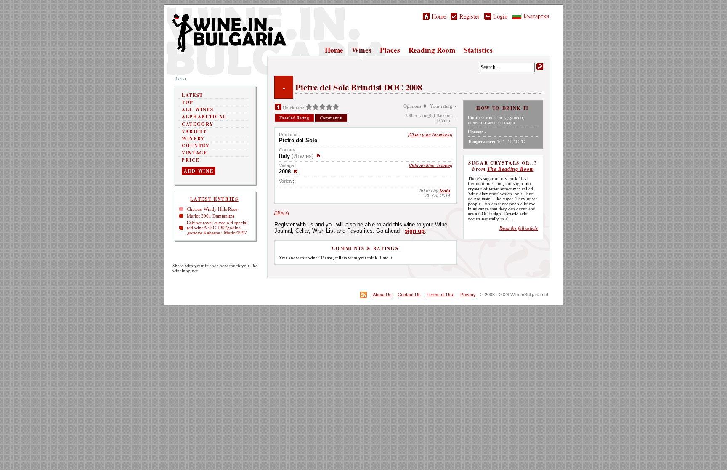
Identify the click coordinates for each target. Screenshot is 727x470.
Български (535, 16)
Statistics (478, 50)
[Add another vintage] (430, 165)
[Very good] (329, 107)
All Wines (198, 109)
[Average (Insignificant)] (315, 107)
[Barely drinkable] (308, 107)
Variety (194, 131)
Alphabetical (204, 116)
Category (197, 124)
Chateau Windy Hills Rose (212, 209)
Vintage (195, 152)
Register (468, 16)
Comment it (331, 117)
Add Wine (198, 170)
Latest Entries (214, 199)
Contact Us (409, 294)
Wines (361, 50)
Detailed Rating (294, 117)
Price (190, 160)
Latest (192, 95)
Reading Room (432, 50)
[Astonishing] (335, 107)
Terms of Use (440, 294)
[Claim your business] (430, 134)
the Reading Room (510, 169)
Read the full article (518, 228)
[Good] (322, 107)
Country (196, 145)
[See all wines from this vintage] (295, 171)
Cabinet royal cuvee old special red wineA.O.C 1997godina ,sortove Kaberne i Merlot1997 (217, 227)
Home (438, 16)
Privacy (468, 294)
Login (499, 16)
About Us (382, 294)
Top (188, 102)
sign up (415, 231)
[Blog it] (281, 212)
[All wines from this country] (318, 156)
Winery (193, 138)
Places (390, 50)
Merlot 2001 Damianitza (210, 215)
